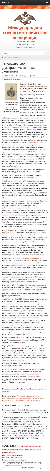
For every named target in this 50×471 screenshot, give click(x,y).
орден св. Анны (8, 232)
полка (24, 188)
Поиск (46, 53)
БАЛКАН (25, 433)
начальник (39, 86)
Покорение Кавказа (9, 398)
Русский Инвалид (10, 419)
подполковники (32, 142)
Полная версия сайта (13, 57)
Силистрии (28, 177)
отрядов (19, 208)
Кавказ (32, 419)
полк (39, 127)
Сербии (30, 224)
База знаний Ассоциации (12, 79)
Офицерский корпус (24, 400)
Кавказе (8, 318)
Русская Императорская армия (28, 396)
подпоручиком (41, 125)
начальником (24, 239)
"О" (22, 79)
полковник (7, 213)
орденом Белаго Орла (31, 376)
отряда (42, 239)
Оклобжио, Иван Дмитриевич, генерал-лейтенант (19, 67)
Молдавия (36, 400)
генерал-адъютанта (18, 127)
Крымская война (24, 398)
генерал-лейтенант (27, 86)
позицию (17, 358)
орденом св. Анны (18, 282)
